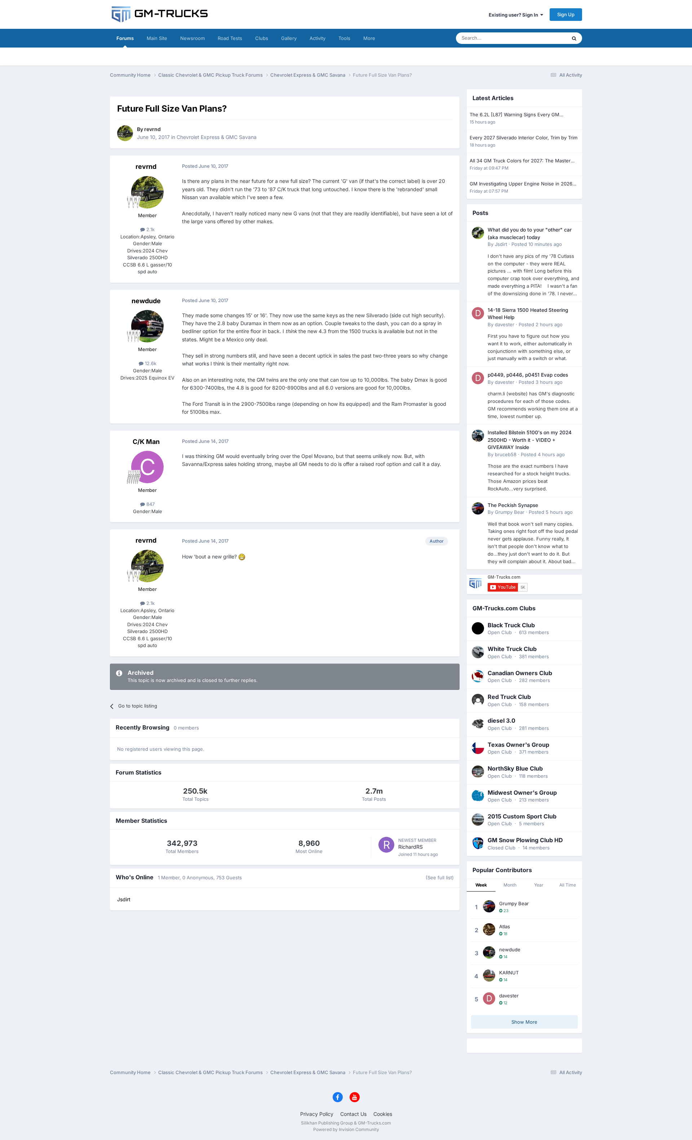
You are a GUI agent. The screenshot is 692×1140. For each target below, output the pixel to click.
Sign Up (566, 14)
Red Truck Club (509, 696)
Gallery (289, 38)
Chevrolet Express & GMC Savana (217, 137)
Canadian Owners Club (520, 673)
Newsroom (192, 38)
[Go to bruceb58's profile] (478, 436)
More (369, 38)
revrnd (152, 129)
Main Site (157, 38)
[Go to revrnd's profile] (125, 133)
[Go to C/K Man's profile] (147, 467)
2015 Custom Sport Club (522, 816)
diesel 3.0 (501, 720)
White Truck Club (512, 648)
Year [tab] (539, 885)
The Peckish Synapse (513, 505)
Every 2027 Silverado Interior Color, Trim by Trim (523, 137)
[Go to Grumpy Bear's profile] (478, 508)
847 (150, 504)
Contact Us (353, 1114)
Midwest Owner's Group (522, 792)
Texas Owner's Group (518, 744)
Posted (536, 244)
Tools (344, 38)
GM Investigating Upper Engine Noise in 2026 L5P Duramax (521, 184)
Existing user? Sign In (514, 15)
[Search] (574, 38)
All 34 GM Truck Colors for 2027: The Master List (520, 161)
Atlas (504, 926)
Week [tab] (481, 885)
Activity (317, 38)
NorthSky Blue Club (515, 768)
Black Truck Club (511, 625)
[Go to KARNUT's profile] (489, 975)
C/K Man (146, 441)
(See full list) (440, 877)
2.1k (150, 229)
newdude (146, 301)
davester (504, 324)
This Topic (546, 38)
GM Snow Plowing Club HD (525, 840)
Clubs (261, 38)
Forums (125, 38)
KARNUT (509, 972)
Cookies (382, 1114)
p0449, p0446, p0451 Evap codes (528, 375)
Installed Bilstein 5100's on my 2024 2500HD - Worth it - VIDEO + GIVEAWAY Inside (530, 440)
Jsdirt (501, 244)
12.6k (149, 363)
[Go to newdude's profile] (147, 326)
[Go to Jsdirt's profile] (478, 233)
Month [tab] (510, 885)
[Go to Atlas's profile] (489, 929)
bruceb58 (505, 454)
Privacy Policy (316, 1114)
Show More (524, 1022)
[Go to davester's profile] (478, 313)
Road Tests (230, 38)
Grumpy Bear (509, 512)
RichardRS (410, 847)
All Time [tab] (567, 885)
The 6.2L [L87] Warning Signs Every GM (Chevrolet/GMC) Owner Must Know (514, 115)
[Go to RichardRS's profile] (386, 845)
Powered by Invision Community (346, 1129)
